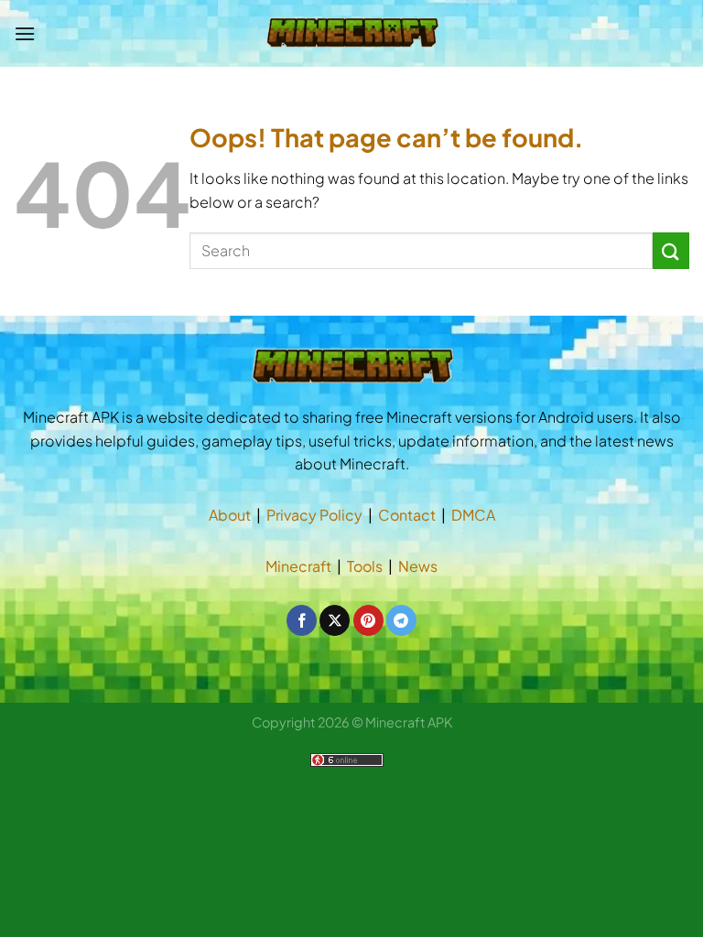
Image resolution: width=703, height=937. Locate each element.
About (230, 514)
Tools (365, 566)
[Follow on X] (334, 620)
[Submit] (671, 250)
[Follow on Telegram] (401, 620)
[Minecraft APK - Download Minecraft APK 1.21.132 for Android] (352, 33)
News (418, 566)
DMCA (473, 514)
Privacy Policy (314, 514)
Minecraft (298, 566)
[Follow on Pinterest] (368, 620)
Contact (407, 514)
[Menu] (25, 33)
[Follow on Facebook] (302, 620)
